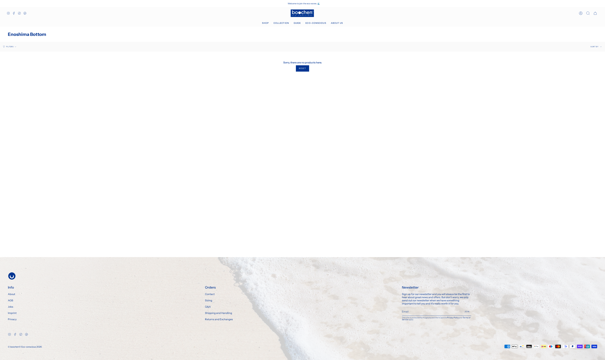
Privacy (12, 319)
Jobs (10, 306)
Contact (210, 294)
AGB (10, 300)
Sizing (208, 300)
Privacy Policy (453, 317)
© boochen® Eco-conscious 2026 (25, 346)
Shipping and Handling (218, 313)
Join (467, 311)
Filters (10, 47)
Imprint (12, 313)
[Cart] (595, 13)
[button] (265, 23)
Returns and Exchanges (219, 319)
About (11, 294)
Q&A (208, 306)
